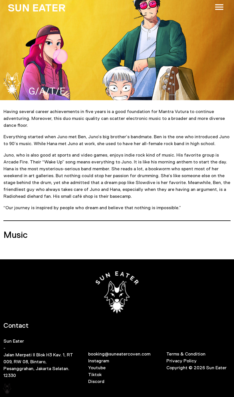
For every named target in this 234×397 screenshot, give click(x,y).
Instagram (98, 360)
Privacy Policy (181, 360)
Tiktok (95, 374)
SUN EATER (36, 8)
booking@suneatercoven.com (119, 353)
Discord (96, 381)
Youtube (97, 367)
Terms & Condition (185, 353)
